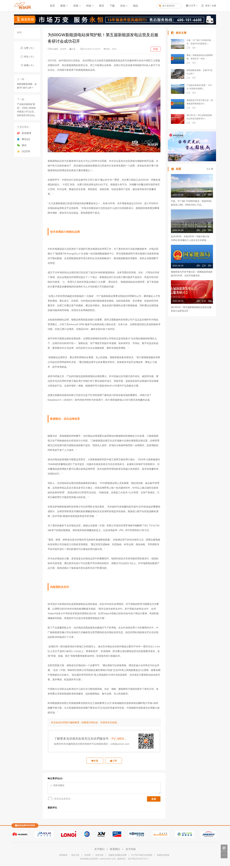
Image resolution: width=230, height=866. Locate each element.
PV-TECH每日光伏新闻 (141, 855)
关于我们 (99, 849)
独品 (135, 5)
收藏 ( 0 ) (29, 65)
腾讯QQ (26, 139)
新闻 (62, 5)
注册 (214, 5)
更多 (208, 169)
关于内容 (131, 849)
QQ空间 (26, 151)
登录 (207, 5)
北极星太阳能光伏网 (117, 855)
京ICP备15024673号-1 (138, 859)
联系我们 (115, 849)
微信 (24, 145)
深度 (75, 5)
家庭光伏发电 (163, 855)
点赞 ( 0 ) (29, 48)
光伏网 (87, 855)
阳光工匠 (75, 855)
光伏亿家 (99, 855)
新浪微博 (26, 133)
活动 (122, 5)
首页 (52, 5)
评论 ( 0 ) (29, 56)
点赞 (114, 760)
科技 (88, 5)
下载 (112, 5)
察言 (101, 5)
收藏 (95, 760)
